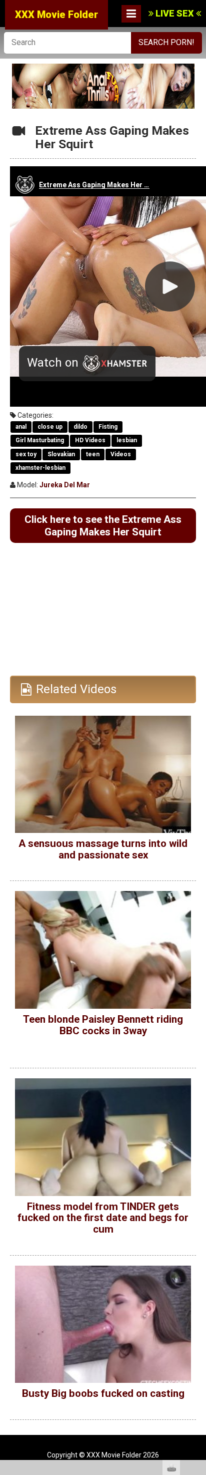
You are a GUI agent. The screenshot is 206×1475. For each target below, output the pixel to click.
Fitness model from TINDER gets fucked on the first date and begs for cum (103, 1218)
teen (93, 454)
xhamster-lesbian (41, 467)
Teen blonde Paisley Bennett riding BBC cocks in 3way (103, 1025)
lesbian (126, 440)
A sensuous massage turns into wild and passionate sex (103, 849)
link (197, 1318)
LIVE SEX (175, 13)
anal (21, 426)
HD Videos (90, 440)
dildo (81, 426)
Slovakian (61, 454)
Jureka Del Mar (65, 485)
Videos (120, 454)
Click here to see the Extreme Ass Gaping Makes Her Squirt (103, 525)
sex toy (26, 454)
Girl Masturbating (40, 440)
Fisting (108, 426)
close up (50, 426)
